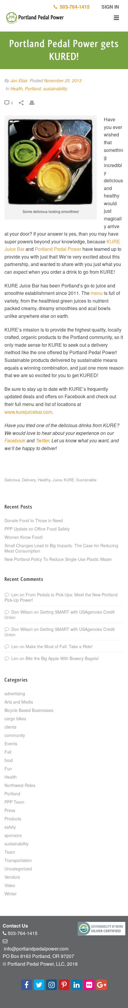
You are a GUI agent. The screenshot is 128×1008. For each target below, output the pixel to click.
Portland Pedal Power (58, 248)
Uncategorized (18, 868)
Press (9, 810)
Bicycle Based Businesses (28, 710)
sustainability (55, 88)
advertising (14, 693)
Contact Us (15, 925)
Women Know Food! (23, 537)
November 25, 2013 (63, 80)
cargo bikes (15, 718)
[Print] (34, 102)
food (8, 760)
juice (57, 480)
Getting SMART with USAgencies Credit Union (59, 614)
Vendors (12, 877)
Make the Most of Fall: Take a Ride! (59, 646)
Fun (8, 768)
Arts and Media (18, 701)
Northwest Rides (19, 785)
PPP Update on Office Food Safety (37, 528)
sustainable (86, 480)
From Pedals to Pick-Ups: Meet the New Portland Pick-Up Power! (61, 597)
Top (123, 1003)
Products (12, 818)
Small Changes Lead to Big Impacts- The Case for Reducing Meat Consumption (61, 548)
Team (9, 852)
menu (97, 293)
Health (16, 88)
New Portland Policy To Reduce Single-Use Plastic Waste (58, 559)
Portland (33, 88)
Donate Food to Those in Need (33, 520)
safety (10, 827)
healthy (44, 480)
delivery (29, 480)
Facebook (14, 440)
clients (10, 726)
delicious (12, 480)
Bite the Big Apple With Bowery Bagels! (62, 658)
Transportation (18, 860)
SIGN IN (109, 6)
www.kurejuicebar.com (28, 411)
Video (9, 885)
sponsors (13, 835)
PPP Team (14, 802)
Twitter (42, 440)
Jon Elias (18, 80)
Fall (7, 752)
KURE (69, 480)
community (14, 735)
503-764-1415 (73, 6)
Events (10, 743)
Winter (10, 893)
